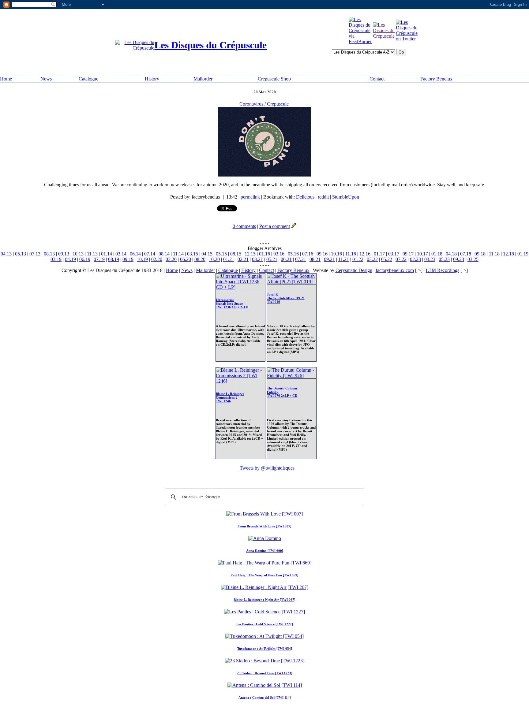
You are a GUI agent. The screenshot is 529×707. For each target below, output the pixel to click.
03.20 (171, 259)
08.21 (315, 259)
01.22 (357, 259)
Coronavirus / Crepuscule (264, 103)
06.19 (84, 259)
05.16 (293, 253)
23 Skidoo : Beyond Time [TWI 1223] (264, 673)
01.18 (436, 253)
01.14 (106, 253)
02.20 (156, 259)
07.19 (99, 259)
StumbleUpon (345, 196)
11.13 (92, 253)
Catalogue (88, 78)
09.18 (480, 253)
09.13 (63, 253)
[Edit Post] (294, 226)
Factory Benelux (436, 78)
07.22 (401, 259)
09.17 (408, 253)
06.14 (135, 253)
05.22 (386, 259)
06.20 (185, 259)
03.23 (429, 259)
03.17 (393, 253)
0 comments (244, 226)
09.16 (322, 253)
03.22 (372, 259)
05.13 (20, 253)
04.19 (70, 259)
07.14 (149, 253)
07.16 (307, 253)
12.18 (508, 253)
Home (6, 78)
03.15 (192, 253)
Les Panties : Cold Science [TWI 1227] (264, 624)
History (152, 78)
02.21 (243, 259)
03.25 (472, 259)
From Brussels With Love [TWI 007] (264, 526)
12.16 (364, 253)
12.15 (250, 253)
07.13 (34, 253)
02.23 (415, 259)
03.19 (56, 259)
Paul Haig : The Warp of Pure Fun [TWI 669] (264, 575)
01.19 (522, 253)
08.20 (199, 259)
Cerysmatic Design (354, 270)
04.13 (6, 253)
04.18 (451, 253)
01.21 (228, 259)
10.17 (422, 253)
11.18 (494, 253)
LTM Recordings (442, 270)
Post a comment (274, 226)
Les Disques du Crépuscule (210, 44)
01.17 (379, 253)
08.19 (113, 259)
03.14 (120, 253)
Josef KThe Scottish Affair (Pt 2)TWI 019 (285, 297)
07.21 (300, 259)
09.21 (329, 259)
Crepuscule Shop (274, 78)
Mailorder (202, 78)
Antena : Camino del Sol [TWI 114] (264, 697)
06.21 (286, 259)
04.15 (206, 253)
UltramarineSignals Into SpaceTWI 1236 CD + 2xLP (232, 303)
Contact (377, 78)
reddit (323, 196)
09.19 (127, 259)
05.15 (221, 253)
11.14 (178, 253)
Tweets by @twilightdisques (267, 468)
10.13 (78, 253)
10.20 (214, 259)
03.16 (278, 253)
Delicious (305, 196)
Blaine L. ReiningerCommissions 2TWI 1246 (230, 397)
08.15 (235, 253)
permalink (250, 196)
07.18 (465, 253)
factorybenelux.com (395, 270)
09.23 (458, 259)
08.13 (49, 253)
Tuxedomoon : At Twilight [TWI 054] (264, 648)
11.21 (343, 259)
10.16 (336, 253)
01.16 (264, 253)
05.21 (271, 259)
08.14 (164, 253)
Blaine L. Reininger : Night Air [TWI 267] (264, 599)
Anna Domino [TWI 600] (264, 551)
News (46, 78)
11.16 (350, 253)
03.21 (257, 259)
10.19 (142, 259)
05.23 (444, 259)
